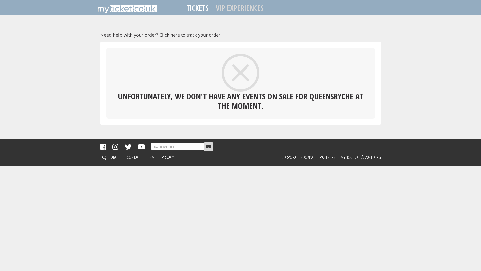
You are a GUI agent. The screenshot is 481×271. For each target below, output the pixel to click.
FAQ (103, 157)
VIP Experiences (240, 8)
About (116, 157)
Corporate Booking (298, 157)
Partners (327, 157)
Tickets (197, 8)
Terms (151, 157)
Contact (134, 157)
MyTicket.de (350, 157)
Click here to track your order (189, 35)
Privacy (168, 157)
